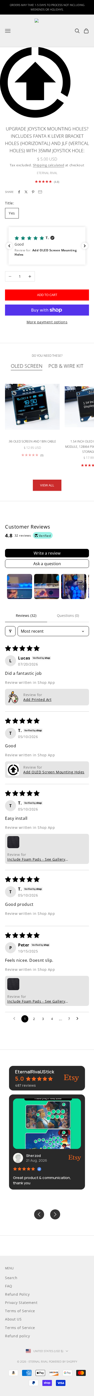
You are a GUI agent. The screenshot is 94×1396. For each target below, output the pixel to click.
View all (47, 485)
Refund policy (17, 1336)
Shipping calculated (48, 165)
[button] (47, 246)
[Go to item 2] (46, 586)
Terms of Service (20, 1310)
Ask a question (47, 563)
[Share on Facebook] (19, 192)
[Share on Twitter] (26, 192)
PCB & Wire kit (65, 365)
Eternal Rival (47, 173)
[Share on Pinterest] (33, 192)
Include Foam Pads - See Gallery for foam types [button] (36, 859)
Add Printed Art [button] (37, 699)
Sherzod (33, 1155)
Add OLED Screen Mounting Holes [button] (53, 772)
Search (11, 1277)
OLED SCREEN (26, 365)
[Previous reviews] (9, 246)
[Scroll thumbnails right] (83, 586)
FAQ (8, 1286)
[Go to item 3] (73, 586)
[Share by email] (40, 192)
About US (13, 1319)
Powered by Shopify (63, 1361)
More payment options (47, 322)
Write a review (47, 553)
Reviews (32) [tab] (26, 615)
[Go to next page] (79, 1018)
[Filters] (10, 631)
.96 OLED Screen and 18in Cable (32, 441)
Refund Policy (17, 1294)
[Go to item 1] (19, 586)
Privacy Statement (21, 1302)
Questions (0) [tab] (68, 615)
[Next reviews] (84, 246)
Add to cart (47, 294)
